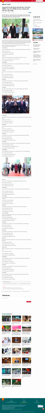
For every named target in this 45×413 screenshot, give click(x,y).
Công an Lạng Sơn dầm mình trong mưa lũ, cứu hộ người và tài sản (26, 323)
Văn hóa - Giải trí (31, 2)
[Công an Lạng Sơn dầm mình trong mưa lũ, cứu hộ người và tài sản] (26, 319)
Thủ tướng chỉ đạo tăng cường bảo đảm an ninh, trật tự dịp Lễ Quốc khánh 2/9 (6, 333)
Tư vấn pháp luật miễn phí (36, 26)
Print (30, 12)
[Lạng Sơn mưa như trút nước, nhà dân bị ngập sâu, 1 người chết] (26, 351)
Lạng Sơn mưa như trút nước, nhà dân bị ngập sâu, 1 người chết (26, 355)
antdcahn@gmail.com (37, 402)
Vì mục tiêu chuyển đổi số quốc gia (37, 23)
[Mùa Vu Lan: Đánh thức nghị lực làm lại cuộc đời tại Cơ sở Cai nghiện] (16, 319)
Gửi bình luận (29, 301)
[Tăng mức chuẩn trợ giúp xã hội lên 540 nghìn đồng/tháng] (16, 351)
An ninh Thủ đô (8, 0)
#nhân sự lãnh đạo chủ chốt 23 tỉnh (17, 291)
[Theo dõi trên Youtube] (32, 0)
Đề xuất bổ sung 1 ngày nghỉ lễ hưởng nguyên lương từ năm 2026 (37, 52)
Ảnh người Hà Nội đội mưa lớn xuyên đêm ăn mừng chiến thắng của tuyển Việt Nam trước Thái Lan (26, 376)
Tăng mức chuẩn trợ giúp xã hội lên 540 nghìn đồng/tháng (16, 355)
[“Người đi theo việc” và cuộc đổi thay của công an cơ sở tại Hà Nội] (16, 382)
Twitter (29, 12)
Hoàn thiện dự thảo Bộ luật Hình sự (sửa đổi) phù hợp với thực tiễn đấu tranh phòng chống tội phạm (16, 345)
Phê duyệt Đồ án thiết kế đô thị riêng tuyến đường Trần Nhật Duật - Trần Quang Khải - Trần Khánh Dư (16, 376)
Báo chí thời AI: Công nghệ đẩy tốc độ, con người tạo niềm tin (6, 375)
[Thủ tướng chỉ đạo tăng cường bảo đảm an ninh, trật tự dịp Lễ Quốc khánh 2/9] (6, 328)
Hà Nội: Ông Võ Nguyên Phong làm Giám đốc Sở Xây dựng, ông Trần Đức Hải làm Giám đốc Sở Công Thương (37, 56)
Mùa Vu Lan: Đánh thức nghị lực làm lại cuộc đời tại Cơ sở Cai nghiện (16, 323)
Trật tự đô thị (8, 2)
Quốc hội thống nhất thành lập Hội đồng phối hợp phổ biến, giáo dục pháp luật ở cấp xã (26, 365)
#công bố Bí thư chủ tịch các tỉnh (26, 291)
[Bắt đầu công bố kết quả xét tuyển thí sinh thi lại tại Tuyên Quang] (26, 340)
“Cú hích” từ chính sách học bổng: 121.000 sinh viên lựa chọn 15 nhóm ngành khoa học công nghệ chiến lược (6, 345)
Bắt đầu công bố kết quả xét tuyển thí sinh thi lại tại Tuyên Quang (26, 344)
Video (21, 2)
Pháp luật (18, 2)
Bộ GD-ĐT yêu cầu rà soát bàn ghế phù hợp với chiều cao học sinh (6, 355)
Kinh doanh (41, 2)
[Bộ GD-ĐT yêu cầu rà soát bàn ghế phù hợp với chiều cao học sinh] (6, 351)
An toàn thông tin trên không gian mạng (37, 21)
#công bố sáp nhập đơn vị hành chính (8, 291)
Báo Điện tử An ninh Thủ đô (3, 1)
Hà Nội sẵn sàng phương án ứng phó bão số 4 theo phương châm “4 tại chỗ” (6, 386)
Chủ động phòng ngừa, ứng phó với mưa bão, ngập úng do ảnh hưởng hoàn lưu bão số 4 (6, 323)
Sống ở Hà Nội (38, 2)
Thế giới (16, 2)
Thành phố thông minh (25, 2)
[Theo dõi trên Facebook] (31, 0)
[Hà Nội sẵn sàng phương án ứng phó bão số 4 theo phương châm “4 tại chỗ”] (6, 382)
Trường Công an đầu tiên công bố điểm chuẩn (36, 49)
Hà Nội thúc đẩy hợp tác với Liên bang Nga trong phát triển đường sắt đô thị (37, 45)
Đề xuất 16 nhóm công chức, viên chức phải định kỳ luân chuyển (37, 60)
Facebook (28, 12)
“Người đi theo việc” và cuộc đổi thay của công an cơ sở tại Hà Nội (16, 386)
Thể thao (34, 2)
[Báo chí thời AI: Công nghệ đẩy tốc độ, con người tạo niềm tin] (6, 371)
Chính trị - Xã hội (12, 2)
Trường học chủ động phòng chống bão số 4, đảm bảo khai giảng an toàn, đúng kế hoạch (26, 333)
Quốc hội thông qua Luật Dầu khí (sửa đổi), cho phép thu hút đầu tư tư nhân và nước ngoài (16, 365)
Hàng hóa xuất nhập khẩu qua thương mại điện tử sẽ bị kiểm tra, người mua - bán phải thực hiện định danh (6, 365)
